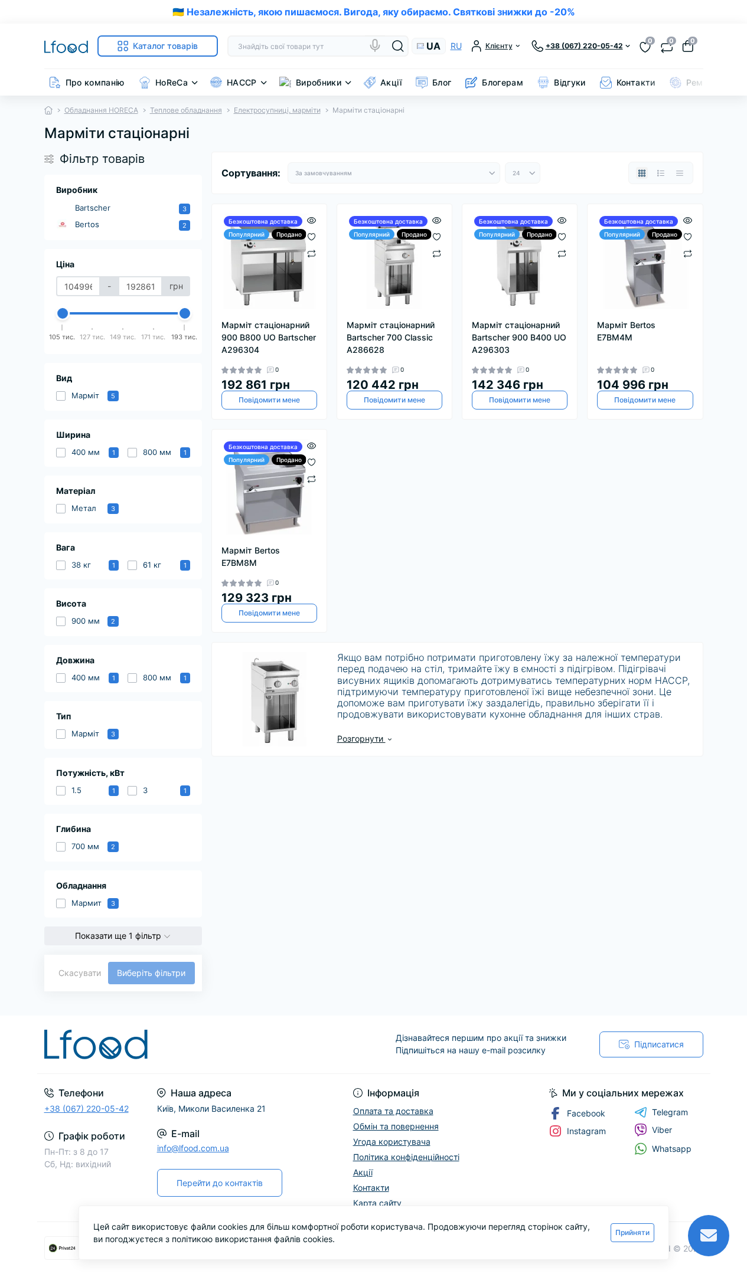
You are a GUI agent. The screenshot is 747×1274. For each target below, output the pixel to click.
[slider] (63, 313)
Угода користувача (391, 1142)
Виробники (318, 82)
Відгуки (570, 82)
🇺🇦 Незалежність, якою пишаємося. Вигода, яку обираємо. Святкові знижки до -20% (373, 12)
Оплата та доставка (393, 1111)
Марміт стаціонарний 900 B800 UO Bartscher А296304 (268, 337)
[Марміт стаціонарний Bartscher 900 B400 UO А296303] (519, 261)
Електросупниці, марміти (277, 110)
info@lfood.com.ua (193, 1148)
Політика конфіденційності (406, 1157)
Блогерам (502, 82)
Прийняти (632, 1232)
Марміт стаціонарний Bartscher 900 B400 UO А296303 (519, 337)
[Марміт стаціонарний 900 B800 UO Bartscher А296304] (269, 261)
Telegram (670, 1112)
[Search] (398, 46)
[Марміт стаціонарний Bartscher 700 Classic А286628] (394, 261)
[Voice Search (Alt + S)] (375, 45)
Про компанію (95, 82)
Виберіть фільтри (151, 973)
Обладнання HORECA (101, 110)
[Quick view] (311, 219)
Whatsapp (671, 1149)
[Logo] (66, 46)
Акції (391, 82)
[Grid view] (642, 173)
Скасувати (79, 973)
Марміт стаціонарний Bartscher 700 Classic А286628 (391, 337)
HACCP (242, 82)
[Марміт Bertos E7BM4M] (645, 261)
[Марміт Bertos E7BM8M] (269, 487)
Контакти (635, 82)
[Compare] (311, 253)
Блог (441, 82)
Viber (662, 1130)
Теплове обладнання (186, 110)
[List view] (661, 173)
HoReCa (171, 82)
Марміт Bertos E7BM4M (626, 331)
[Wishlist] (311, 236)
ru (456, 46)
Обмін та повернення (396, 1126)
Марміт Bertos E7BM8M (250, 556)
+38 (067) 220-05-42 (86, 1108)
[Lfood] (205, 1044)
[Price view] (680, 173)
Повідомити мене (269, 399)
